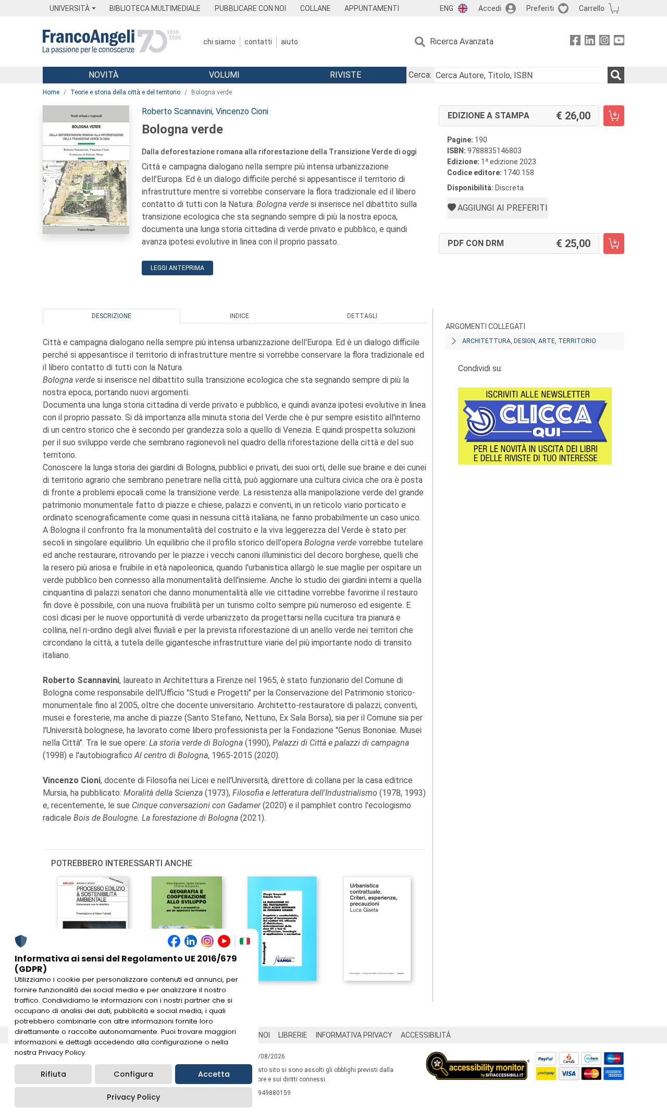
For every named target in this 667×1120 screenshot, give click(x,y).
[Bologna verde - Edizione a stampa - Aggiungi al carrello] (613, 115)
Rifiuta (53, 1074)
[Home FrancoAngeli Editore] (112, 41)
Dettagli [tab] (362, 316)
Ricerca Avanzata (461, 41)
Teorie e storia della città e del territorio (125, 92)
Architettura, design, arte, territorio (529, 341)
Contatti (258, 42)
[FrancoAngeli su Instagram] (604, 42)
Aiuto (289, 42)
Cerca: (420, 75)
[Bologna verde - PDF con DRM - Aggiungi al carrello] (613, 243)
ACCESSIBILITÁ (426, 1035)
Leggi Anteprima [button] (177, 268)
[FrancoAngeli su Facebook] (575, 42)
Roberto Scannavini (177, 111)
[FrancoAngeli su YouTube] (619, 42)
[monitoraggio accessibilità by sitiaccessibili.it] (478, 1058)
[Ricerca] (616, 75)
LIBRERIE (292, 1035)
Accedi (489, 8)
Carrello (591, 8)
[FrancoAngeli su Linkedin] (590, 42)
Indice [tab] (239, 316)
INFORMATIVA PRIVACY (354, 1035)
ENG (446, 8)
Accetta (214, 1074)
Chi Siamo (219, 42)
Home (51, 92)
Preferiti (540, 8)
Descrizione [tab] (111, 316)
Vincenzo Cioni (242, 111)
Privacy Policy (133, 1097)
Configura (133, 1074)
